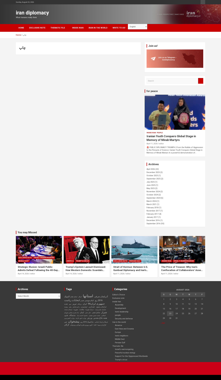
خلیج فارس (92, 307)
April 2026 (151, 169)
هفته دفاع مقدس (100, 318)
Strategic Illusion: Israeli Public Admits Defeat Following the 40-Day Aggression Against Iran (38, 270)
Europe (118, 332)
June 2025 (151, 185)
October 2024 (152, 195)
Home (21, 28)
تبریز (74, 304)
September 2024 (153, 198)
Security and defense (124, 318)
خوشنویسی (84, 307)
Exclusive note (37, 28)
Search (200, 81)
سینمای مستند (68, 309)
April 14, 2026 (23, 274)
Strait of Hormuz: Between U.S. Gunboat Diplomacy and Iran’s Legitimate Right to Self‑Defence (131, 270)
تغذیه (66, 304)
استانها (88, 296)
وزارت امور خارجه (81, 318)
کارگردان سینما (102, 325)
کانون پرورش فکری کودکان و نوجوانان (81, 325)
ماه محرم (76, 313)
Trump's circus (82, 261)
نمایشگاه (72, 315)
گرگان (66, 325)
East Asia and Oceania (124, 329)
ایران (85, 304)
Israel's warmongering (44, 258)
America (70, 261)
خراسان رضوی (101, 307)
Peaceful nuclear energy (125, 353)
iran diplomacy (32, 13)
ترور (70, 304)
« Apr (163, 323)
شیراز (104, 312)
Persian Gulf (134, 261)
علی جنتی (88, 313)
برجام (80, 304)
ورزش (89, 318)
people (160, 133)
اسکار (80, 297)
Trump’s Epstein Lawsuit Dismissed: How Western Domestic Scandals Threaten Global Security (86, 270)
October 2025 (152, 175)
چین (65, 322)
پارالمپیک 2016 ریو (87, 322)
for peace (152, 91)
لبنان (82, 312)
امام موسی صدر (87, 300)
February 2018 (152, 207)
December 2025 (153, 172)
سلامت (81, 309)
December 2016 (153, 220)
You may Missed (27, 232)
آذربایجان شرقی (101, 296)
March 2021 (151, 204)
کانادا (95, 325)
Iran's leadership (121, 312)
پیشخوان (73, 321)
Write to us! (119, 28)
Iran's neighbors (121, 336)
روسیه (66, 307)
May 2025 (151, 188)
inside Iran (78, 28)
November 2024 (153, 191)
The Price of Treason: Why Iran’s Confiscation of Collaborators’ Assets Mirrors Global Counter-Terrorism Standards (182, 271)
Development (120, 308)
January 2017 (152, 217)
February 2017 (152, 214)
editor (161, 144)
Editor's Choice (118, 295)
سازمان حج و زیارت (100, 309)
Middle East (24, 261)
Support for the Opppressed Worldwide (131, 356)
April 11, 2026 (152, 144)
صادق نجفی (96, 313)
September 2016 (153, 223)
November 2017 (153, 211)
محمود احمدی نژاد (82, 315)
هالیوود (66, 315)
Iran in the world (98, 28)
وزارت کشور (70, 318)
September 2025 (153, 179)
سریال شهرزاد (89, 309)
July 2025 (150, 182)
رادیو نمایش (76, 307)
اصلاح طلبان (73, 297)
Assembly (119, 305)
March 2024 (151, 201)
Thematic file (58, 28)
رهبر (70, 307)
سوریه (76, 309)
